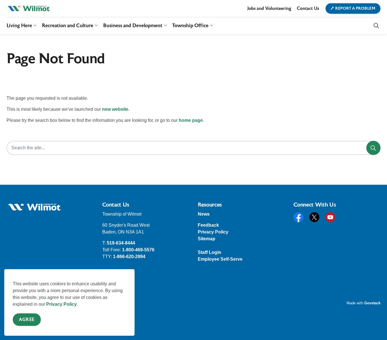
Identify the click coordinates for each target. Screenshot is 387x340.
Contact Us (308, 8)
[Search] (373, 148)
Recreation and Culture (67, 25)
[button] (34, 207)
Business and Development (132, 25)
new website (115, 109)
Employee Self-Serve (220, 259)
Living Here (19, 25)
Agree (27, 319)
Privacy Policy (61, 304)
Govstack (372, 303)
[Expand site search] (376, 25)
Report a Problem (355, 8)
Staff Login (209, 252)
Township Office (190, 25)
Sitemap (206, 238)
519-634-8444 (121, 243)
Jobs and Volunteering (269, 8)
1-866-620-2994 (129, 256)
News (204, 214)
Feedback (208, 225)
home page (191, 120)
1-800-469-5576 (138, 249)
